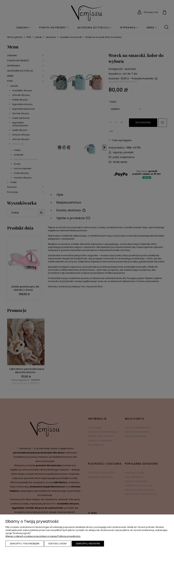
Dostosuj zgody (57, 543)
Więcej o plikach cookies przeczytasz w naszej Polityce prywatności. (43, 536)
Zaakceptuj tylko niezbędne (24, 543)
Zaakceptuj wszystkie (88, 543)
